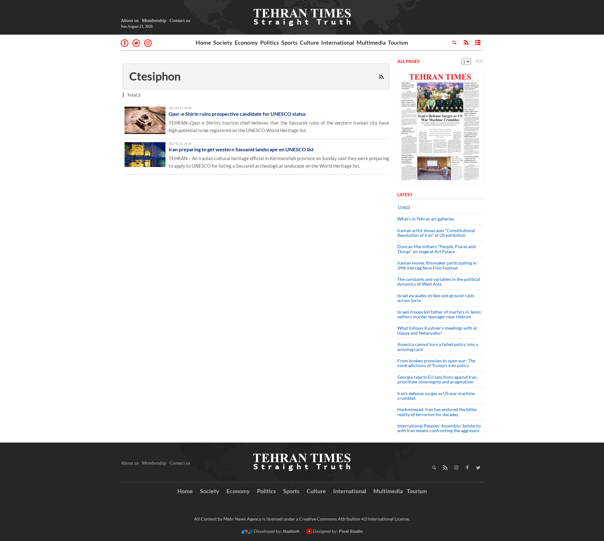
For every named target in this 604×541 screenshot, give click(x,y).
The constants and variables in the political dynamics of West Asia (438, 281)
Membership (154, 20)
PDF (479, 61)
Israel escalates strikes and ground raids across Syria (435, 298)
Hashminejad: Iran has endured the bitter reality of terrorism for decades (437, 412)
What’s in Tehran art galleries (425, 218)
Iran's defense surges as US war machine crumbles (436, 396)
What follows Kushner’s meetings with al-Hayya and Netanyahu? (437, 330)
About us (130, 20)
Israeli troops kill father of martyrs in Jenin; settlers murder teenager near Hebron (439, 314)
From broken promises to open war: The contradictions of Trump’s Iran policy (436, 363)
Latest (404, 194)
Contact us (180, 20)
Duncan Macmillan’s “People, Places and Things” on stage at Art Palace (436, 249)
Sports (289, 42)
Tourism (398, 42)
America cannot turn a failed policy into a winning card (437, 347)
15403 (403, 207)
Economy (246, 42)
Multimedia (371, 42)
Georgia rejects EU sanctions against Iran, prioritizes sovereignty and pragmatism (437, 379)
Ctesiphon (155, 76)
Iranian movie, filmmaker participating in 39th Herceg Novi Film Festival (437, 265)
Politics (269, 42)
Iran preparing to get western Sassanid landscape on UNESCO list (241, 149)
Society (222, 42)
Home (203, 42)
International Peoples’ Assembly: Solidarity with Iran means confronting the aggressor (439, 428)
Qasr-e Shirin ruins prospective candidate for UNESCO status (237, 114)
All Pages (408, 61)
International (337, 42)
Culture (309, 42)
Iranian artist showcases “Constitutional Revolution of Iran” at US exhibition (436, 233)
